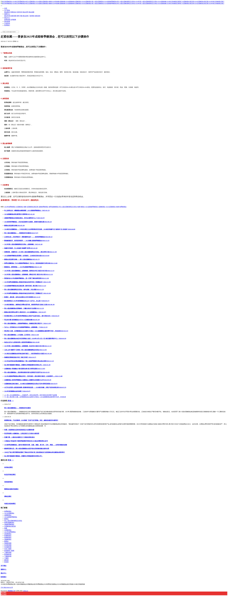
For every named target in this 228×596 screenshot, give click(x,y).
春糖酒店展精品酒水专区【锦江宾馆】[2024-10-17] (20, 357)
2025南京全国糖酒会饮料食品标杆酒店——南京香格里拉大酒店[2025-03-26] (28, 353)
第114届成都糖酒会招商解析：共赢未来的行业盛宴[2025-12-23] (24, 308)
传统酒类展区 (8, 482)
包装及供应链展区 (10, 503)
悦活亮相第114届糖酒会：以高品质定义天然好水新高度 (21, 433)
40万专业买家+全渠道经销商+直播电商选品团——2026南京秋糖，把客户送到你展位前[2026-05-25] (35, 387)
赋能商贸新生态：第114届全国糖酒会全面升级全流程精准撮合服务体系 (26, 448)
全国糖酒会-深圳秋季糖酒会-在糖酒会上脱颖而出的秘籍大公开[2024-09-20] (27, 380)
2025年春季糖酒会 (10, 206)
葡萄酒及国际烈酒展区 (11, 489)
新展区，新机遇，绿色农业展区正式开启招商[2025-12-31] (22, 297)
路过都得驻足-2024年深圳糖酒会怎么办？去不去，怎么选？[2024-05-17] (26, 301)
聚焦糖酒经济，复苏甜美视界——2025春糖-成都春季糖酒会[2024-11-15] (26, 240)
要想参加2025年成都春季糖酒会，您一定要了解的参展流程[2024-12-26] (26, 278)
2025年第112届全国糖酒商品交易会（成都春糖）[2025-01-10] (23, 244)
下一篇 (35, 397)
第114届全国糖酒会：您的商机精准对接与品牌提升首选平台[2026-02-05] (27, 372)
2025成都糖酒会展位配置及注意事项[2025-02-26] (19, 214)
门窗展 (6, 558)
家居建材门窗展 (9, 550)
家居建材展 (7, 554)
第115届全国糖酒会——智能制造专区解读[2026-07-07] (21, 233)
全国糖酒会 (19, 206)
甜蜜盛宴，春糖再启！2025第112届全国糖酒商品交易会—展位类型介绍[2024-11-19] (30, 252)
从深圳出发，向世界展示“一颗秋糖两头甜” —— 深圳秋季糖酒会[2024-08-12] (28, 237)
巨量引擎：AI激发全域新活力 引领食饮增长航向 (19, 437)
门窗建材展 (7, 556)
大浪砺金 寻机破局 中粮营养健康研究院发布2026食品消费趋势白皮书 (26, 441)
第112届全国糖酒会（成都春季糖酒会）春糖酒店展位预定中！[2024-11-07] (27, 323)
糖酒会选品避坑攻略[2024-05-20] (14, 225)
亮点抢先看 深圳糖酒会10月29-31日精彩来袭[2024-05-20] (22, 319)
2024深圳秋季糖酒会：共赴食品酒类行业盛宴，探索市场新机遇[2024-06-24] (28, 222)
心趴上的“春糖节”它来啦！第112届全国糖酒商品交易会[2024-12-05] (25, 350)
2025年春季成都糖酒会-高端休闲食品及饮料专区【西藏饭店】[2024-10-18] (27, 293)
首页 (5, 8)
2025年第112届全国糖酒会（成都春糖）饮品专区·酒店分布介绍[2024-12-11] (27, 346)
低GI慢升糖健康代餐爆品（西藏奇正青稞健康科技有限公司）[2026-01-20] (27, 365)
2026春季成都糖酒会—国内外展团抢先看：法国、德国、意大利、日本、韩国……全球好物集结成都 (35, 445)
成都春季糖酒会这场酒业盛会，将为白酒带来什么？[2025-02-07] (24, 218)
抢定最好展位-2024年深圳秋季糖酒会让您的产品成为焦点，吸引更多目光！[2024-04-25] (31, 316)
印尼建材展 (7, 547)
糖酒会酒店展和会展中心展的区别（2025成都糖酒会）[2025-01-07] (25, 312)
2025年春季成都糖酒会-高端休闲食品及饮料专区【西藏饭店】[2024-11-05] (27, 282)
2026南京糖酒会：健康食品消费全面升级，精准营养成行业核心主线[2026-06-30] (29, 304)
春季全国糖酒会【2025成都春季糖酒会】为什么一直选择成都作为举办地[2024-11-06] (30, 263)
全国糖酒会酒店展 (32, 206)
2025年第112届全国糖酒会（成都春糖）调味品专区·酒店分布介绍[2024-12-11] (28, 274)
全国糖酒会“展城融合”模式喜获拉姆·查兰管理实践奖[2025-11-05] (24, 368)
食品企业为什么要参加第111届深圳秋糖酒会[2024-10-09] (21, 342)
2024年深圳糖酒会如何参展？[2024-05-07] (17, 391)
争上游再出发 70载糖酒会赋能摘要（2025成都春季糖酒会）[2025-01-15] (27, 210)
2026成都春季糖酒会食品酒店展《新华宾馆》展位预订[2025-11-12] (25, 286)
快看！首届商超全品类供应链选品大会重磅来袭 (19, 429)
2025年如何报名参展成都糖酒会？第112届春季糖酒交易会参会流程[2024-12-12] (29, 361)
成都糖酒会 (101, 206)
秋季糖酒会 (7, 535)
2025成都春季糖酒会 (91, 206)
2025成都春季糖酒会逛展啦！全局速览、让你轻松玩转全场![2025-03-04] (26, 255)
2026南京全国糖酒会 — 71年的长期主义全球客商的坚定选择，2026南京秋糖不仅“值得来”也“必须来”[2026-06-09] (39, 229)
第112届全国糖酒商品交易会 (68, 206)
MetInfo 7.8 (11, 590)
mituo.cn (25, 590)
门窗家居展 (7, 552)
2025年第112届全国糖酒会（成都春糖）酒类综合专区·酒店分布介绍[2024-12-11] (29, 270)
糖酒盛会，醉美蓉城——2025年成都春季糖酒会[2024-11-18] (23, 267)
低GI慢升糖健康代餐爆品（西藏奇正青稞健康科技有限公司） (23, 456)
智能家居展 (7, 543)
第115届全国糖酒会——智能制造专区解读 (17, 408)
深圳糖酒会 (7, 534)
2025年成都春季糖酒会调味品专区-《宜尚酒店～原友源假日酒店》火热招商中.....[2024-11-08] (33, 376)
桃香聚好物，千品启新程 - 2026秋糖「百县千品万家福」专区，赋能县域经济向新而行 (31, 420)
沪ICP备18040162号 (7, 587)
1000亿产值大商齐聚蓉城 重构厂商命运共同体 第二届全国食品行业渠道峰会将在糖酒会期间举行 (34, 452)
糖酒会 (83, 206)
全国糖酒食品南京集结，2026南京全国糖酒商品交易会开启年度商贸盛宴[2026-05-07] (30, 383)
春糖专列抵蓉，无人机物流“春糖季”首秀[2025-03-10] (20, 248)
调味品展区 (7, 496)
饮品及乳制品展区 (10, 474)
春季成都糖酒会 (54, 206)
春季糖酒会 (122, 206)
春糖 (25, 206)
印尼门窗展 (7, 548)
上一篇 (30, 395)
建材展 (6, 560)
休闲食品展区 (8, 467)
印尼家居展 (7, 545)
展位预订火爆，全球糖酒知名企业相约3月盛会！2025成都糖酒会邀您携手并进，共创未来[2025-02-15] (36, 331)
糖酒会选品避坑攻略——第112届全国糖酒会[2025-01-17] (22, 259)
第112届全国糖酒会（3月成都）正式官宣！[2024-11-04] (21, 335)
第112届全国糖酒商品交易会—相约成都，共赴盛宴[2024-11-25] (24, 289)
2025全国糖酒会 (111, 206)
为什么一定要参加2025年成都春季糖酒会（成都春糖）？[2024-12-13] (25, 327)
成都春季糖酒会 (43, 206)
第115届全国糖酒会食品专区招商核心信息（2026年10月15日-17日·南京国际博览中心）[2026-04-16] (35, 338)
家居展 (6, 562)
